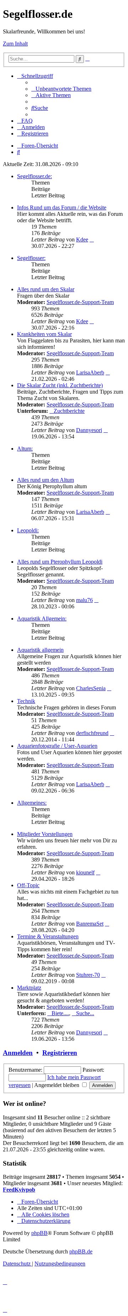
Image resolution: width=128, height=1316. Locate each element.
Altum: (25, 449)
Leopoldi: (28, 530)
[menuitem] (61, 89)
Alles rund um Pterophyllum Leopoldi (59, 562)
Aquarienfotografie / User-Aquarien (57, 746)
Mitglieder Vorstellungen (45, 834)
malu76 (84, 600)
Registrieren (59, 1052)
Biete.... (60, 1013)
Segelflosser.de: (34, 176)
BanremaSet (89, 924)
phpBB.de (80, 1251)
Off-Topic (28, 885)
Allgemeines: (32, 803)
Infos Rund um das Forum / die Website (61, 207)
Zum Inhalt (15, 44)
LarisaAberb (90, 372)
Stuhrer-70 (88, 975)
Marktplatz (29, 988)
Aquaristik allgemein (40, 650)
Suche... (85, 1013)
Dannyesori (89, 430)
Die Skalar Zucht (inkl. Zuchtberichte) (60, 385)
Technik (26, 701)
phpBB (39, 1233)
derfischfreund (92, 733)
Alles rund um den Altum (45, 480)
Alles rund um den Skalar (45, 289)
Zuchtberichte (69, 411)
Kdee (82, 239)
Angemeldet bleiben (57, 1085)
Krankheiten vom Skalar (44, 334)
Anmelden (18, 1052)
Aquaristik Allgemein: (41, 619)
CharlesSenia (91, 688)
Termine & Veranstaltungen (48, 936)
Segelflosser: (31, 258)
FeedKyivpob (19, 1190)
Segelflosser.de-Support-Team (80, 302)
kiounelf (85, 872)
